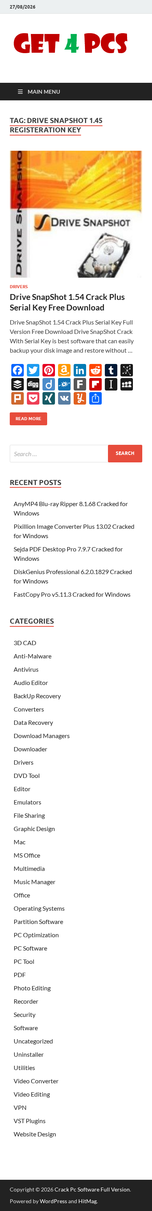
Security (24, 1014)
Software (26, 1027)
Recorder (26, 1001)
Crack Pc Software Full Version (92, 1189)
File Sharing (29, 815)
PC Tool (24, 961)
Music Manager (34, 881)
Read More (25, 416)
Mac (19, 841)
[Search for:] (76, 453)
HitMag (87, 1201)
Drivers (19, 286)
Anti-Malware (32, 656)
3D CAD (25, 642)
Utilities (24, 1067)
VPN (20, 1107)
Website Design (35, 1134)
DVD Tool (27, 775)
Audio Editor (31, 682)
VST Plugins (30, 1120)
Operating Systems (39, 908)
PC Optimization (36, 934)
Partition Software (38, 921)
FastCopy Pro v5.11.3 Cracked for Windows (72, 594)
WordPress (53, 1201)
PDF (20, 974)
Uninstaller (29, 1054)
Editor (22, 788)
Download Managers (42, 735)
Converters (29, 709)
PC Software (30, 948)
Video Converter (36, 1080)
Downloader (30, 749)
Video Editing (32, 1094)
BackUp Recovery (37, 695)
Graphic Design (34, 828)
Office (22, 895)
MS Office (27, 855)
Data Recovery (33, 722)
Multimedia (29, 868)
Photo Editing (32, 988)
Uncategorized (33, 1041)
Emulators (27, 802)
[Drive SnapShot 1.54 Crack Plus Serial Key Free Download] (76, 214)
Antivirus (26, 669)
